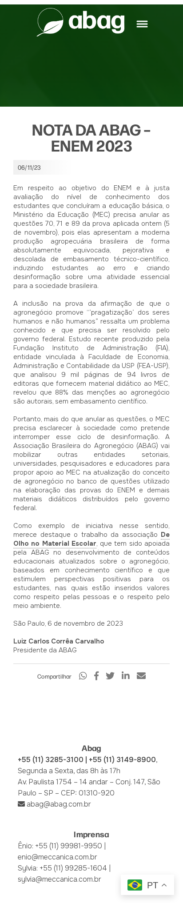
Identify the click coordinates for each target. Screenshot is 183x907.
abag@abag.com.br (59, 804)
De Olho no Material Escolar (91, 539)
